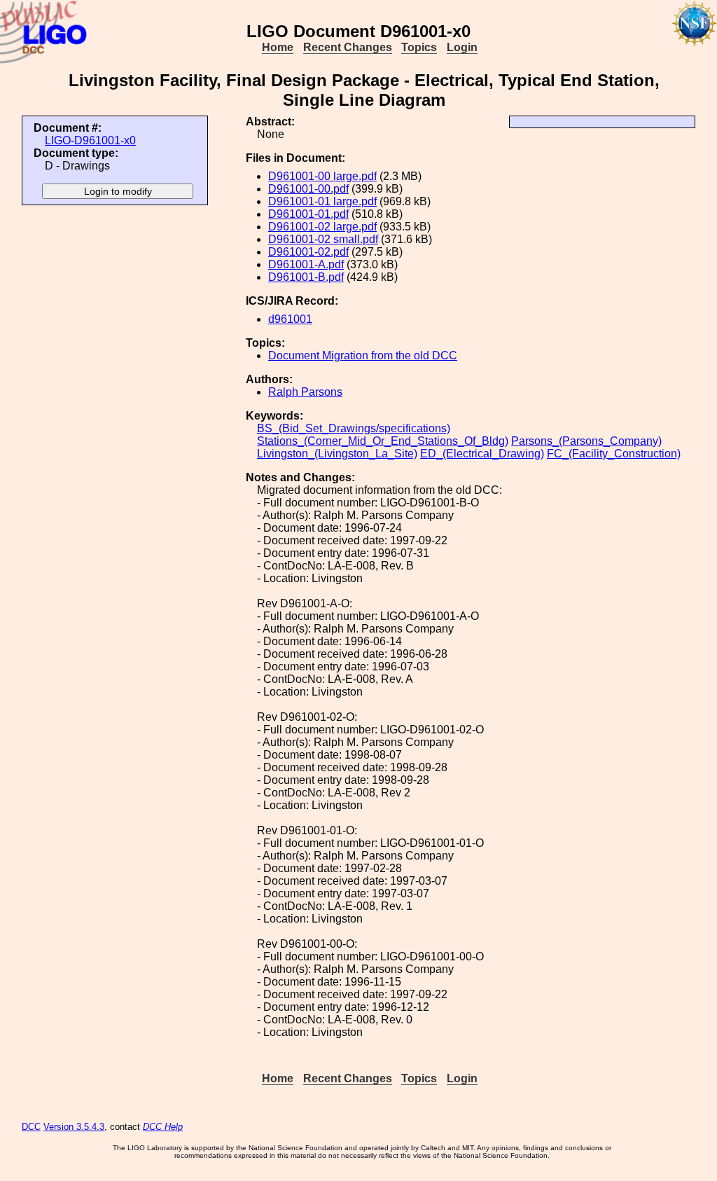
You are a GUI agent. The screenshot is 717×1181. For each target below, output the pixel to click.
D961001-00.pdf (308, 189)
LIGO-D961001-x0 (90, 140)
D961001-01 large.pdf (322, 201)
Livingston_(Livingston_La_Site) (337, 454)
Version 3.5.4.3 (73, 1126)
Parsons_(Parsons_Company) (586, 441)
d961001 (290, 319)
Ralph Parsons (305, 392)
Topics (419, 47)
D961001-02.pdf (308, 252)
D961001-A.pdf (306, 264)
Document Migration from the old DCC (362, 355)
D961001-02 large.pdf (322, 227)
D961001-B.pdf (306, 277)
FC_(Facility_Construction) (614, 454)
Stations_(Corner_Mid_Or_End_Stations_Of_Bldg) (382, 441)
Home (277, 47)
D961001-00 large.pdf (322, 176)
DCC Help (163, 1126)
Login (462, 47)
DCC (31, 1126)
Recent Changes (347, 47)
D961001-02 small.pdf (323, 239)
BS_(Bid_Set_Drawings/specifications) (353, 428)
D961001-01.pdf (308, 214)
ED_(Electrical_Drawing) (482, 454)
